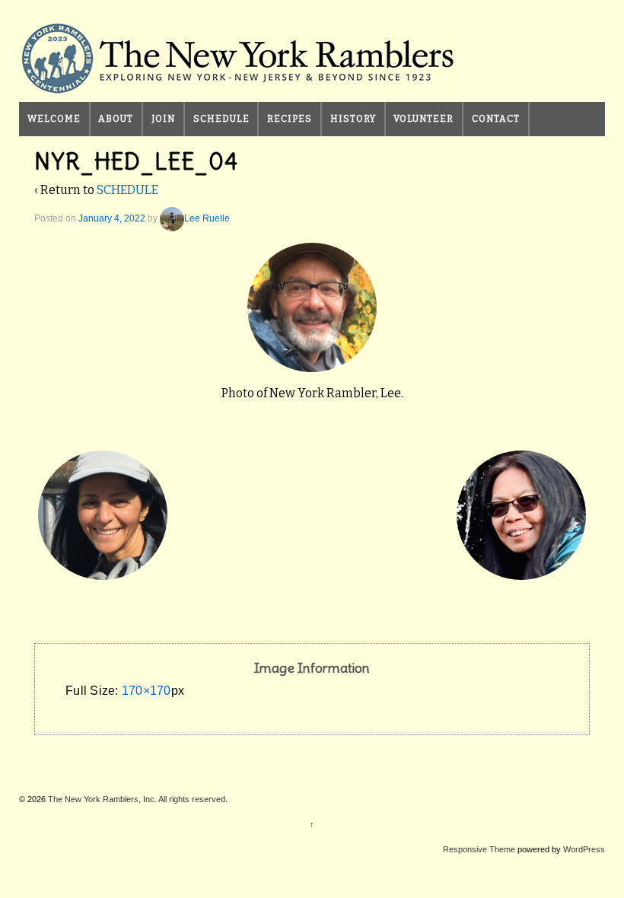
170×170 (146, 690)
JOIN (163, 118)
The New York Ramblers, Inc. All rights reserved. (137, 799)
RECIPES (289, 118)
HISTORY (353, 118)
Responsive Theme (479, 849)
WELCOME (54, 118)
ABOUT (115, 118)
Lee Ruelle (207, 218)
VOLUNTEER (423, 118)
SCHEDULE (221, 118)
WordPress (584, 849)
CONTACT (496, 118)
